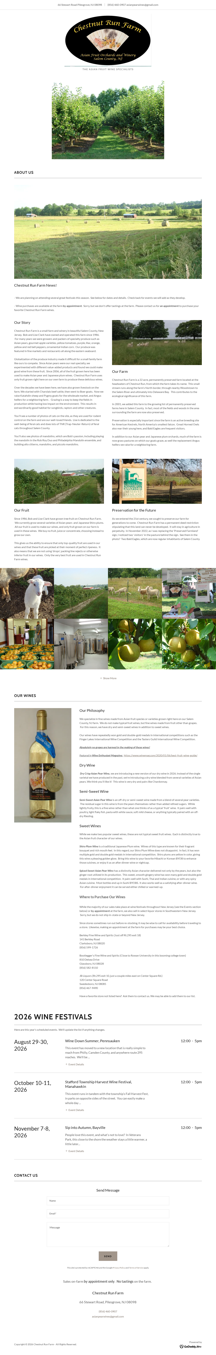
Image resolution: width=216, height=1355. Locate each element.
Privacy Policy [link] (119, 1267)
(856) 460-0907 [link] (116, 4)
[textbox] (108, 1200)
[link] (107, 39)
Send (108, 1256)
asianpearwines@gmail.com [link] (142, 4)
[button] (108, 678)
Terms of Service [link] (136, 1267)
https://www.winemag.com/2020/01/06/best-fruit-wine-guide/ (160, 755)
